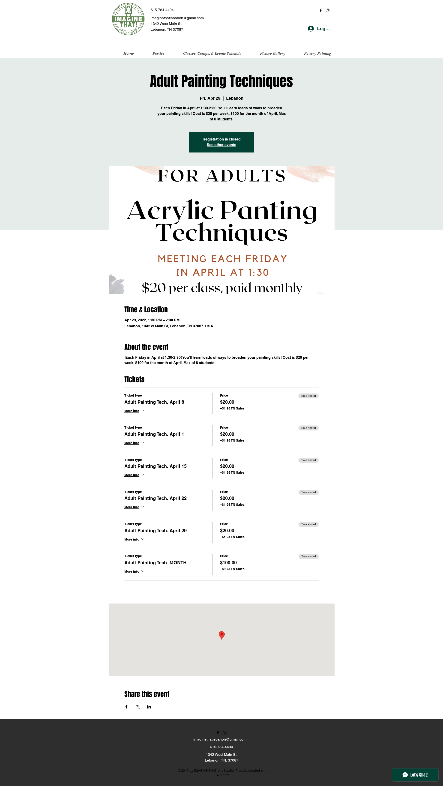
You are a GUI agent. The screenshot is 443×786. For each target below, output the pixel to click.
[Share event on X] (138, 706)
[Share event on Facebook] (126, 706)
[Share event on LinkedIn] (149, 706)
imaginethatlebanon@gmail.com (177, 18)
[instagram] (327, 10)
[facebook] (320, 10)
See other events (221, 145)
